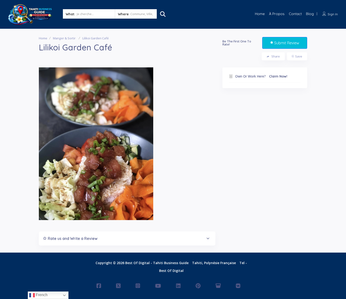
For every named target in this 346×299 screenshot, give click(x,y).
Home (260, 14)
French (41, 295)
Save (298, 56)
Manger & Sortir (64, 38)
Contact (295, 14)
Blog (310, 14)
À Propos (277, 14)
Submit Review (286, 43)
